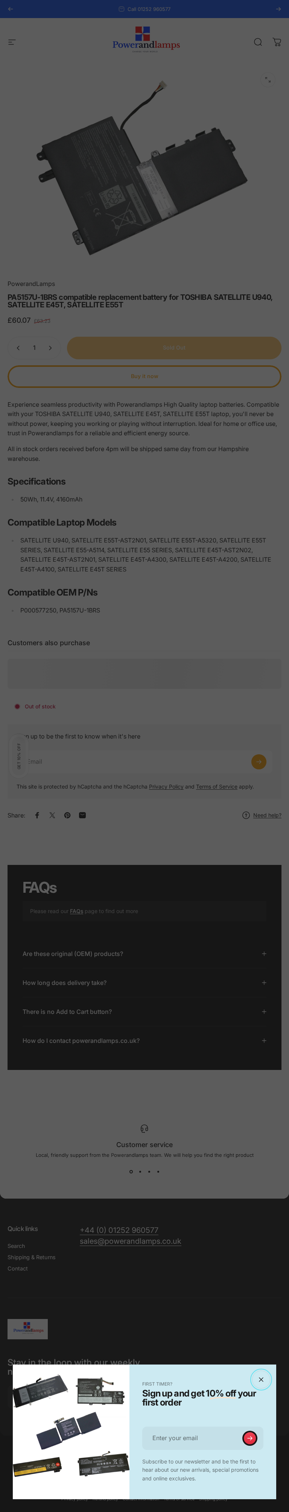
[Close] (261, 1380)
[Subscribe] (249, 1438)
